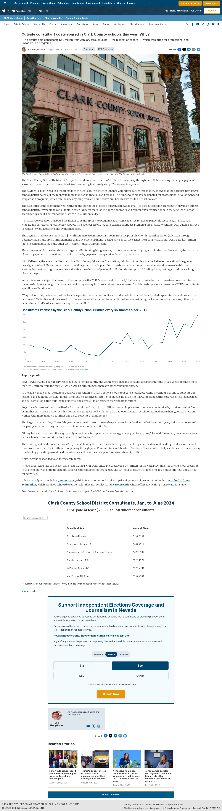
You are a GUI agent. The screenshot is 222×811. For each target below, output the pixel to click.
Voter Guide (49, 3)
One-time (98, 654)
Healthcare (77, 3)
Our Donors (119, 24)
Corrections (82, 24)
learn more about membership (121, 684)
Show (111, 794)
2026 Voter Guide (13, 18)
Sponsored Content (158, 24)
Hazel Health (120, 485)
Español (212, 10)
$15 (82, 665)
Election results (53, 18)
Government (21, 3)
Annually (123, 654)
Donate (106, 24)
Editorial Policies (21, 24)
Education (63, 3)
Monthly (111, 654)
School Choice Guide (77, 18)
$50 (81, 675)
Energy (131, 3)
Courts (121, 3)
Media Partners (137, 24)
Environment (93, 3)
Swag (95, 24)
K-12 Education (105, 49)
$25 (140, 665)
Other (140, 675)
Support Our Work (190, 3)
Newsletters (211, 3)
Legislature (108, 3)
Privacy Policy (131, 804)
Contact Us (39, 24)
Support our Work (174, 804)
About (6, 24)
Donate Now (111, 694)
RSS (141, 804)
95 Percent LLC (65, 481)
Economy (35, 3)
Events (53, 24)
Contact (148, 804)
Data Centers (33, 18)
